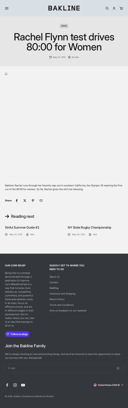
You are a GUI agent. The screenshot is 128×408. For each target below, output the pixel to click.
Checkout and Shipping (62, 293)
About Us (54, 276)
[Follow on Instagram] (15, 385)
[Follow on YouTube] (23, 385)
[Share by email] (41, 200)
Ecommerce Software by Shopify (38, 396)
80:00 (64, 26)
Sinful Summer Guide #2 (22, 227)
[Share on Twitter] (25, 200)
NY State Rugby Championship (89, 227)
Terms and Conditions (61, 304)
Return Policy (56, 299)
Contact (53, 282)
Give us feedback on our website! (68, 310)
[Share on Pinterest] (33, 200)
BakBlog (54, 288)
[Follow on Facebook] (7, 385)
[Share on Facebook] (17, 200)
